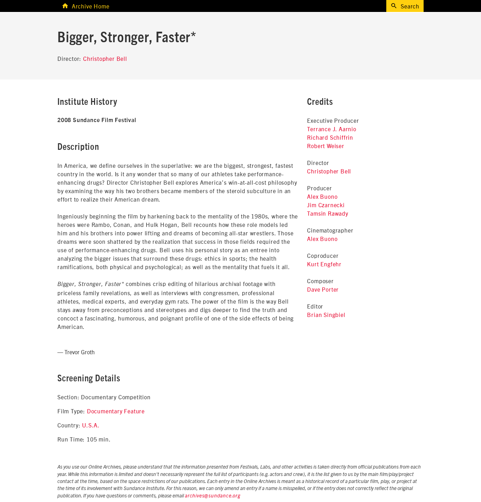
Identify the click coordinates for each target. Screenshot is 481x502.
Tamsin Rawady (327, 213)
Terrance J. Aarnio (331, 128)
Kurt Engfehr (324, 263)
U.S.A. (91, 424)
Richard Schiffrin (330, 137)
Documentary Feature (116, 410)
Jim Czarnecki (325, 204)
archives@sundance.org (213, 496)
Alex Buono (322, 196)
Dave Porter (323, 289)
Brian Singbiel (326, 314)
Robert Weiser (325, 145)
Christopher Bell (105, 58)
